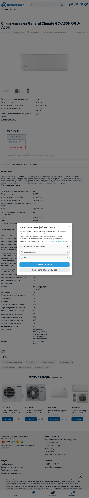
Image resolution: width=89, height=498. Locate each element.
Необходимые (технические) (35, 246)
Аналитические (30, 252)
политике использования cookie (55, 241)
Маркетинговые (30, 258)
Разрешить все (44, 264)
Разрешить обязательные (44, 270)
